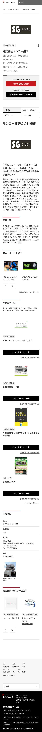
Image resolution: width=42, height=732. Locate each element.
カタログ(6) (8, 115)
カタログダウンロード (21, 352)
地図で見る (29, 543)
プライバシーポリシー (22, 695)
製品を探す (6, 667)
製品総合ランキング (8, 672)
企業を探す (15, 667)
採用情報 (32, 700)
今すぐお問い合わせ (21, 83)
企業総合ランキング (8, 675)
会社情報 (25, 700)
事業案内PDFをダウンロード (21, 94)
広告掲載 (18, 702)
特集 (23, 667)
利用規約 (18, 700)
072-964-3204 (11, 67)
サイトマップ (21, 672)
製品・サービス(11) (29, 110)
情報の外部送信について (21, 697)
